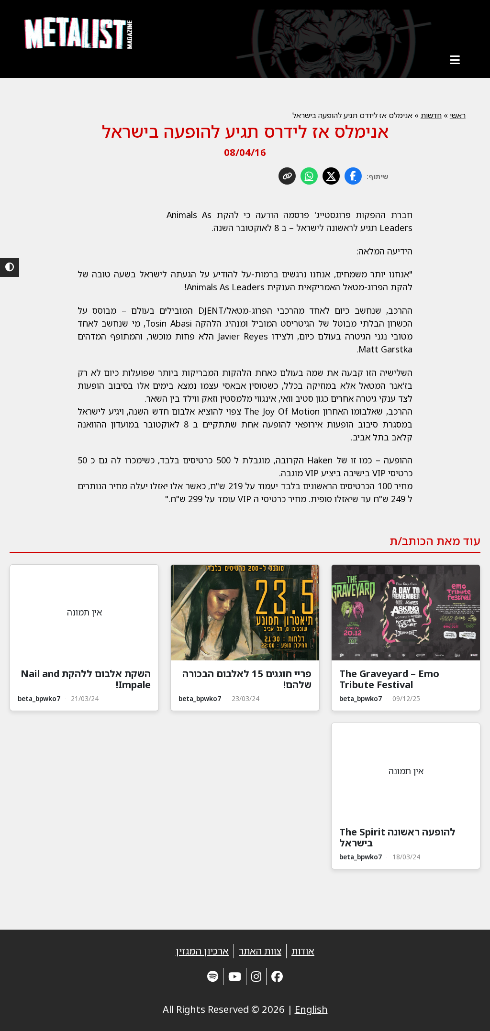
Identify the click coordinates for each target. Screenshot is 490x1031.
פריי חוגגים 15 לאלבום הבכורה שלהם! (247, 679)
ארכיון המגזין (202, 950)
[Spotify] (212, 976)
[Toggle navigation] (455, 59)
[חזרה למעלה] (466, 1011)
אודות (302, 950)
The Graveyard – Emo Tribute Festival (389, 679)
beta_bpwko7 (360, 698)
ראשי (458, 115)
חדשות (431, 115)
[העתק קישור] (287, 176)
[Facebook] (277, 976)
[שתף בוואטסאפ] (309, 176)
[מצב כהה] (9, 267)
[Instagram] (256, 976)
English (311, 1009)
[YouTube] (234, 976)
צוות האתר (260, 950)
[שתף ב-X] (331, 176)
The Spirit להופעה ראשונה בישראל (397, 837)
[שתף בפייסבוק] (353, 176)
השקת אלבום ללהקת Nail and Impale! (86, 679)
